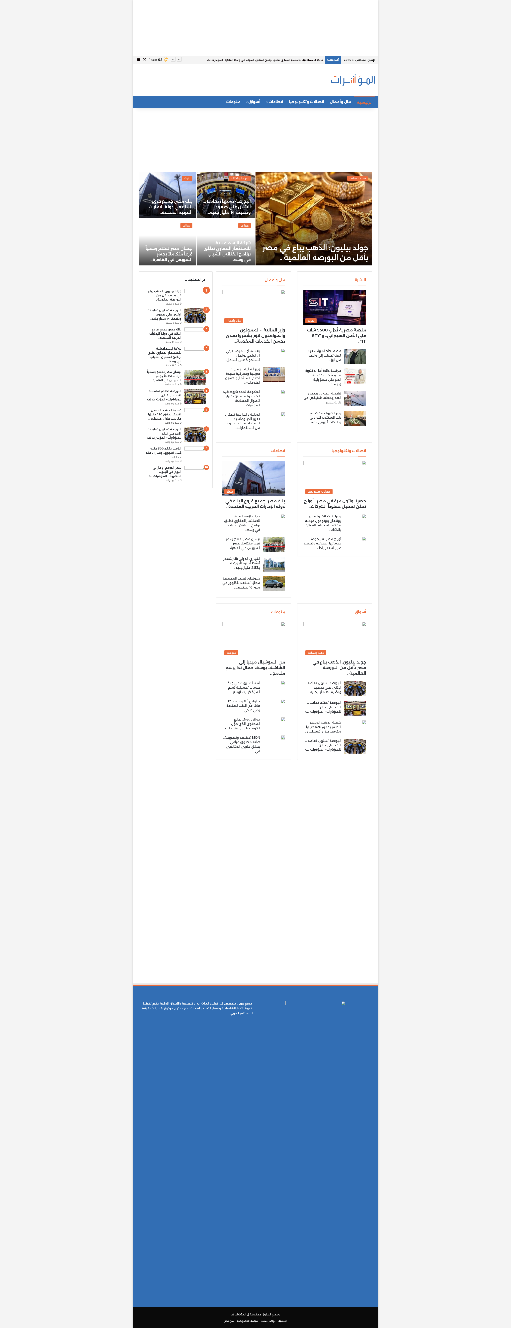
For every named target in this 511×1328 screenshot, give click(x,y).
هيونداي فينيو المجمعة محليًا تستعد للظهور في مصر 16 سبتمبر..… (241, 583)
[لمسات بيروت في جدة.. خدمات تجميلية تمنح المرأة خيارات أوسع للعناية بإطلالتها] (283, 683)
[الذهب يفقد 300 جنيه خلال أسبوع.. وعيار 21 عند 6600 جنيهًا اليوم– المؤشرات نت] (195, 454)
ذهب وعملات (358, 178)
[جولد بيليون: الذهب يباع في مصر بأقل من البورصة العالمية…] (314, 218)
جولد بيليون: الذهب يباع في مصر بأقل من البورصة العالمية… (339, 668)
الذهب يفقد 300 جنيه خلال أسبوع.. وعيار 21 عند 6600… (163, 453)
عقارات (245, 225)
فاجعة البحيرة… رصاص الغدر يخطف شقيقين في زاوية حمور (322, 397)
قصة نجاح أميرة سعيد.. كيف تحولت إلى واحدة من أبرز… (323, 355)
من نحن (229, 1320)
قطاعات (275, 102)
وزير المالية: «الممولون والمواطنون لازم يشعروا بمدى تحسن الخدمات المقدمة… (255, 336)
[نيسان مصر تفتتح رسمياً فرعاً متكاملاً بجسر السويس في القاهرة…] (167, 242)
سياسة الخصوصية (247, 1320)
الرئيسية (364, 102)
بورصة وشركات (240, 178)
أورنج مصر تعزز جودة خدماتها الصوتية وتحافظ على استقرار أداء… (322, 543)
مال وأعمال (340, 102)
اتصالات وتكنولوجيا (306, 102)
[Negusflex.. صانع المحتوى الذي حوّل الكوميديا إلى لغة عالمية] (283, 719)
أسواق (254, 102)
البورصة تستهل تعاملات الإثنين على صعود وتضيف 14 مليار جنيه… (227, 207)
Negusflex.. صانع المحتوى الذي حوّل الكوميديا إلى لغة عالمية (241, 724)
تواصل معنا (268, 1320)
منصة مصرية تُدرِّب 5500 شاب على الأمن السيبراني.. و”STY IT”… (336, 336)
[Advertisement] (255, 28)
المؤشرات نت (238, 1314)
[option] (255, 218)
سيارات (186, 225)
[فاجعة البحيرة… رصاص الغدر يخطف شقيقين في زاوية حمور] (355, 398)
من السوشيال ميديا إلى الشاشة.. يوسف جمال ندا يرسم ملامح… (255, 668)
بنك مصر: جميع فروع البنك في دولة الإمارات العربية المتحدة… (170, 207)
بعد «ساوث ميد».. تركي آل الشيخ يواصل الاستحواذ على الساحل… (242, 355)
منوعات (233, 102)
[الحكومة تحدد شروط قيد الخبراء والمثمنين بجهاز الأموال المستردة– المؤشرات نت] (283, 392)
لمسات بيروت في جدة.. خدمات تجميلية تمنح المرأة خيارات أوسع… (243, 687)
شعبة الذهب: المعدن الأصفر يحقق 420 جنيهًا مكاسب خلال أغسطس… (323, 727)
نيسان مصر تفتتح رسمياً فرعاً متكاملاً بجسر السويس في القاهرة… (169, 254)
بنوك (187, 178)
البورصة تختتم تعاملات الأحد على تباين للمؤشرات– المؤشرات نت (323, 707)
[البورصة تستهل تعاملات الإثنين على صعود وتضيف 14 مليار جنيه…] (226, 195)
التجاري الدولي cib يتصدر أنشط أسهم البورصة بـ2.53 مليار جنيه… (241, 563)
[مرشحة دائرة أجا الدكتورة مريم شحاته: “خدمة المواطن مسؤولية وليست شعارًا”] (355, 376)
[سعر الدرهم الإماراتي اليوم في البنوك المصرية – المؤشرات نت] (195, 473)
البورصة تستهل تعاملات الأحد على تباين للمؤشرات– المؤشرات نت (323, 745)
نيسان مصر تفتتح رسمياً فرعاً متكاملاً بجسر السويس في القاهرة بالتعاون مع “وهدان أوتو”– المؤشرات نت (260, 59)
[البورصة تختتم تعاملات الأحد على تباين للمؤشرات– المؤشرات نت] (355, 708)
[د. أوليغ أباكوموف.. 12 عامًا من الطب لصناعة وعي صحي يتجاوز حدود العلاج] (283, 701)
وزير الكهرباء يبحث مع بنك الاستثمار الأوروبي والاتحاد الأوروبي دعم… (325, 417)
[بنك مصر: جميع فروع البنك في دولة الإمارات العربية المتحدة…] (167, 195)
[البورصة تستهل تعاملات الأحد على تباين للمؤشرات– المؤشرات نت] (355, 746)
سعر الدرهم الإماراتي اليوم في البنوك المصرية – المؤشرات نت (165, 472)
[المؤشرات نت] (353, 80)
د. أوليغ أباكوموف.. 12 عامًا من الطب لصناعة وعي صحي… (243, 705)
